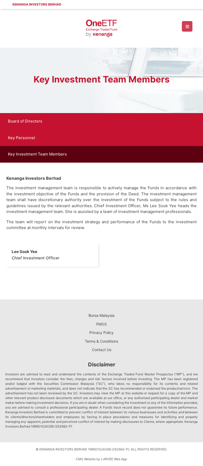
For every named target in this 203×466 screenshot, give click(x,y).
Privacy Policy (101, 332)
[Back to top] (188, 451)
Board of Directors (25, 121)
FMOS (101, 324)
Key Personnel (21, 137)
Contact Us (101, 349)
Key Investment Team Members (37, 154)
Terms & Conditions (101, 341)
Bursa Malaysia (101, 315)
